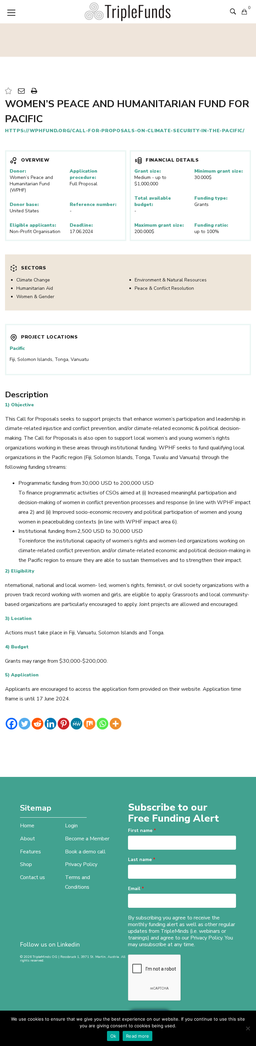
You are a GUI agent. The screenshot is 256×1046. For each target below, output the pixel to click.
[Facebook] (11, 723)
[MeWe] (76, 723)
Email (136, 888)
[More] (115, 723)
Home (27, 825)
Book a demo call (85, 851)
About (27, 838)
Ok (113, 1036)
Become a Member (87, 838)
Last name (141, 859)
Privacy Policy (81, 864)
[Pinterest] (63, 723)
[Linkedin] (50, 723)
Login (71, 825)
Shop (26, 864)
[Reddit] (37, 723)
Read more (137, 1036)
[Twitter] (24, 723)
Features (30, 851)
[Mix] (89, 723)
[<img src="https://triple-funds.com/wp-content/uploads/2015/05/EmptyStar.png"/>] (8, 91)
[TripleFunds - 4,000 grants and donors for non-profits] (128, 11)
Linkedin (68, 944)
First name (142, 830)
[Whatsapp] (102, 723)
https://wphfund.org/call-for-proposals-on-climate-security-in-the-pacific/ (125, 131)
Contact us (32, 877)
